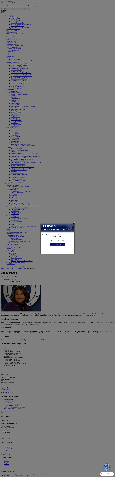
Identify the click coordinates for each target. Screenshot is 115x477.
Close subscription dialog (74, 223)
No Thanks (52, 248)
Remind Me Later (61, 248)
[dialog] (57, 238)
